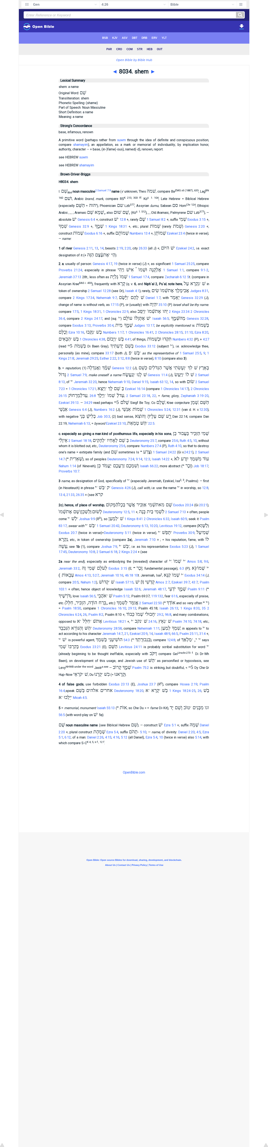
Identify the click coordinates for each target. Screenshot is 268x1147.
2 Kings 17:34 (83, 298)
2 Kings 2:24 (128, 552)
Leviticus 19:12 (170, 526)
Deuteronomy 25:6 (112, 446)
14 (102, 248)
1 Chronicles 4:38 (92, 339)
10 (195, 441)
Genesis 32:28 (198, 319)
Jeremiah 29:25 (87, 358)
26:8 (93, 396)
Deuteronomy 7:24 (120, 459)
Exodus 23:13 (119, 684)
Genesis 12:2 (122, 368)
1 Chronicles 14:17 (174, 389)
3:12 (121, 358)
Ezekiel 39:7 (180, 582)
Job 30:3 (103, 417)
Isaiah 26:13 (169, 608)
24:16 (152, 622)
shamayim (80, 145)
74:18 (197, 622)
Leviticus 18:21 (114, 622)
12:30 (203, 410)
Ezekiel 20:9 (139, 634)
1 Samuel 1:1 (173, 270)
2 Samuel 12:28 (99, 291)
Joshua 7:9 (109, 547)
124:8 (171, 640)
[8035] (263, 524)
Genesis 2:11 (83, 248)
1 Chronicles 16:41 (139, 332)
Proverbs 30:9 (184, 533)
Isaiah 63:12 (159, 382)
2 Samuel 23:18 (138, 396)
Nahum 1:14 (67, 466)
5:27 (96, 575)
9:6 (206, 562)
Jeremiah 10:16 (111, 575)
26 (85, 615)
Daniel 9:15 (140, 382)
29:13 (132, 608)
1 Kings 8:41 (133, 519)
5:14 (198, 737)
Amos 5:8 (194, 562)
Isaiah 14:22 (161, 459)
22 (154, 396)
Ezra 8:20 (201, 332)
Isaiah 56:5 (160, 319)
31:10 (189, 332)
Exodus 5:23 (179, 547)
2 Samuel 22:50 (150, 603)
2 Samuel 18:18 (79, 441)
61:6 (174, 596)
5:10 (143, 732)
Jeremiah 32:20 (85, 382)
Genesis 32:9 (79, 226)
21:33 (70, 495)
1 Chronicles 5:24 (157, 410)
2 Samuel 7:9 (103, 190)
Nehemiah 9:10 (119, 382)
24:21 (188, 452)
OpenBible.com (134, 772)
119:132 (157, 596)
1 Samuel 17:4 (138, 277)
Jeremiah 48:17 (154, 589)
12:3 (147, 459)
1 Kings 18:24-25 (182, 691)
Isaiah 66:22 (149, 466)
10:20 (153, 526)
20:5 (75, 582)
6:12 (67, 737)
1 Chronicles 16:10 (111, 608)
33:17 (109, 353)
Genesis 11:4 (158, 375)
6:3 (182, 568)
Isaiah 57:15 (125, 582)
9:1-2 (204, 270)
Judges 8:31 (199, 291)
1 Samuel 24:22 (164, 452)
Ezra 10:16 (76, 332)
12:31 (176, 410)
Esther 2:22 (108, 358)
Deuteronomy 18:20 (128, 691)
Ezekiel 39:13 (69, 403)
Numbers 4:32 (183, 339)
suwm (121, 140)
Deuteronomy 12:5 (116, 512)
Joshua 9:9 (87, 519)
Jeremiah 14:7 (112, 634)
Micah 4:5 (80, 698)
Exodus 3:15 (196, 220)
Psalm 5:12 (121, 596)
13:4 (62, 495)
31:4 (202, 634)
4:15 (108, 737)
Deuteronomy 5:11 (117, 533)
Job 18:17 (200, 466)
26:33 (143, 248)
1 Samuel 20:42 (108, 526)
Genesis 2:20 (195, 226)
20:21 (203, 505)
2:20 (128, 248)
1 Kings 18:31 (116, 226)
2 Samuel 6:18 (107, 552)
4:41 (128, 339)
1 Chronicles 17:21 (82, 389)
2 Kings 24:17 (91, 319)
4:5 (198, 732)
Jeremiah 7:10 (145, 540)
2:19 (120, 248)
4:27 (206, 339)
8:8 (127, 358)
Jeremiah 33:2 (69, 568)
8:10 (158, 358)
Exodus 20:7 (68, 533)
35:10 (162, 305)
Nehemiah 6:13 (79, 423)
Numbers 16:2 (104, 410)
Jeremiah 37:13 (70, 277)
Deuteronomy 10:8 (81, 552)
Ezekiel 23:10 (116, 423)
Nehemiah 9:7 (106, 298)
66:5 (175, 634)
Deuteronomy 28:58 (107, 628)
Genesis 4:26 (121, 488)
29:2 (160, 615)
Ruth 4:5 (185, 441)
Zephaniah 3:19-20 (195, 396)
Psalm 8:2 (95, 615)
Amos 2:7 (163, 582)
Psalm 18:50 (71, 608)
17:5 (75, 312)
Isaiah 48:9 (162, 634)
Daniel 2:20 (186, 732)
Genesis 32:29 (192, 298)
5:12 (124, 737)
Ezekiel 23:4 (176, 233)
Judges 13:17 (144, 326)
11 (133, 512)
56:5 (62, 715)
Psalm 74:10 (182, 622)
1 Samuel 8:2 (156, 220)
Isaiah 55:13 (106, 708)
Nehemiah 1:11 (148, 628)
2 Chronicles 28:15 (169, 332)
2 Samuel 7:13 (175, 512)
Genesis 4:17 (102, 264)
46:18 (129, 575)
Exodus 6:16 (93, 233)
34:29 (88, 403)
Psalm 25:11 (188, 634)
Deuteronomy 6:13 (134, 526)
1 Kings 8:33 (190, 608)
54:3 (127, 640)
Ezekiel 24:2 (185, 248)
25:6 (175, 441)
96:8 (168, 615)
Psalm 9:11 (196, 589)
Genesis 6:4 (86, 220)
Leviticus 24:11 (130, 647)
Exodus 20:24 (183, 505)
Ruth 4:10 (175, 446)
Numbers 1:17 (113, 332)
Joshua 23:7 (146, 684)
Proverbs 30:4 (103, 326)
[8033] (5, 524)
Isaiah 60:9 (179, 519)
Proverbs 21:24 (70, 270)
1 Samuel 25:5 (190, 353)
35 (204, 608)
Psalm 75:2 (140, 668)
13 (96, 248)
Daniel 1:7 (153, 298)
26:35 (80, 495)
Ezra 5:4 (112, 732)
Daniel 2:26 (95, 737)
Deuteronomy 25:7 (143, 441)
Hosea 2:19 (188, 684)
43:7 (195, 582)
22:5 (151, 423)
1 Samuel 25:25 (183, 264)
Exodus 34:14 (194, 575)
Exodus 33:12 (145, 346)
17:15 (115, 305)
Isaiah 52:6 (132, 589)
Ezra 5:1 (170, 725)
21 (126, 634)
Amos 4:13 (83, 575)
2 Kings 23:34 (179, 312)
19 (115, 264)
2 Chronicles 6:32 (156, 519)
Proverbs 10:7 (69, 471)
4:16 (116, 737)
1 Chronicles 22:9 (116, 312)
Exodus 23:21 (90, 647)
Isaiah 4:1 (132, 291)
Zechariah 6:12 (175, 277)
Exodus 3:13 (81, 326)
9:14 (139, 459)
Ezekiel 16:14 (135, 389)
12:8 (123, 220)
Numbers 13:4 (140, 233)
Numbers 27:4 (151, 446)
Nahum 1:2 (88, 582)
